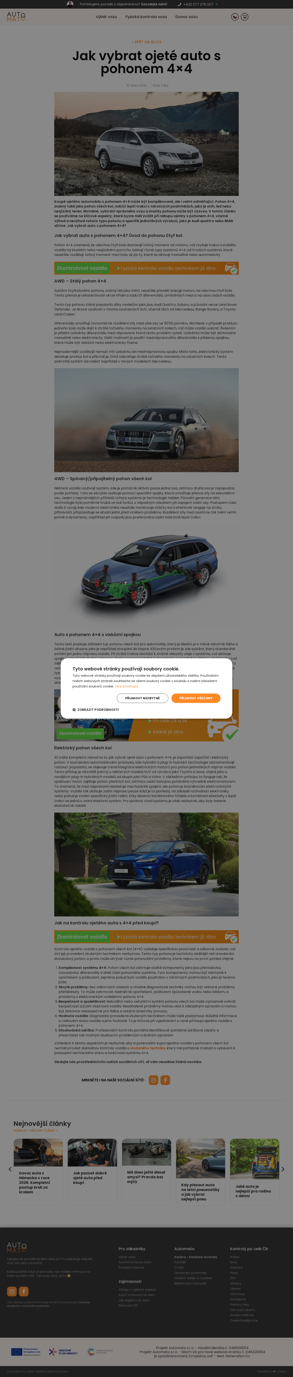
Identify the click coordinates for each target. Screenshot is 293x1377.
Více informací (126, 686)
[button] (95, 709)
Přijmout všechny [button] (196, 698)
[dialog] (146, 688)
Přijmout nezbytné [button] (142, 698)
